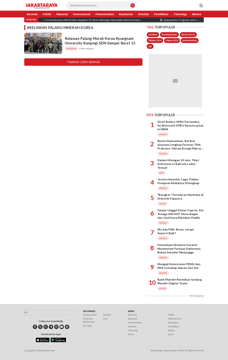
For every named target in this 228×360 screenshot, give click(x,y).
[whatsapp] (45, 327)
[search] (132, 5)
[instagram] (56, 327)
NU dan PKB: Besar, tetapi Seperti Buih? (175, 231)
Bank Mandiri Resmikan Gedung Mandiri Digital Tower (179, 281)
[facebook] (35, 327)
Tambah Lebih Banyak (83, 62)
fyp (150, 46)
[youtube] (61, 327)
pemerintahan (190, 40)
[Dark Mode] (201, 5)
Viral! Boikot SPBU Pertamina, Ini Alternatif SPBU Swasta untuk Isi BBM (180, 125)
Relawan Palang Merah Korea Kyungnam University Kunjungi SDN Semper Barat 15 (100, 40)
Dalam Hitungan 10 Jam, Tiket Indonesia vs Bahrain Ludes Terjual (178, 163)
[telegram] (51, 327)
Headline (153, 34)
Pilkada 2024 (155, 40)
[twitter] (40, 327)
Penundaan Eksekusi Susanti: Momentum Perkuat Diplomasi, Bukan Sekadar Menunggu (179, 248)
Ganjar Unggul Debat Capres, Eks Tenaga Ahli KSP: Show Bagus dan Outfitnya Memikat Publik (180, 213)
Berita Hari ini (188, 34)
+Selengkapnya (196, 295)
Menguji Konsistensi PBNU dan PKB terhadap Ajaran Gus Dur (178, 265)
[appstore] (43, 341)
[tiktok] (67, 327)
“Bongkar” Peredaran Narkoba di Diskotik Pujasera (180, 196)
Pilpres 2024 (172, 40)
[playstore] (58, 341)
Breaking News (169, 34)
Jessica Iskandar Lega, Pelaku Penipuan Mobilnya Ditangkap (178, 181)
